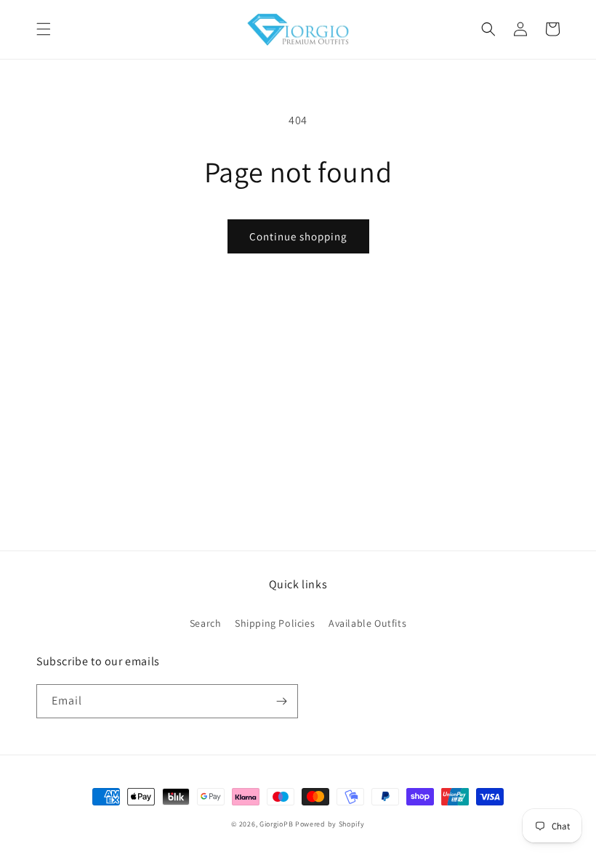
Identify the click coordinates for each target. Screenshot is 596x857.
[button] (44, 29)
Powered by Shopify (330, 824)
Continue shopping (298, 236)
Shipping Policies (275, 623)
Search (206, 623)
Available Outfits (367, 623)
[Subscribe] (281, 701)
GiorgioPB (276, 824)
